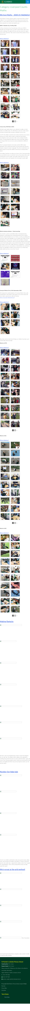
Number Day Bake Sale (9, 772)
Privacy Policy (4, 988)
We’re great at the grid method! (12, 869)
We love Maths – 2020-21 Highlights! (15, 15)
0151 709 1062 (6, 974)
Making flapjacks (6, 621)
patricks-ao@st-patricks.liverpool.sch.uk (12, 979)
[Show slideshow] (4, 38)
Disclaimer (4, 990)
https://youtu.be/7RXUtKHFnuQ (7, 297)
